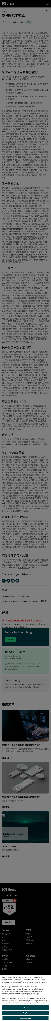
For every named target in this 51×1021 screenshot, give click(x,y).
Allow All (25, 1007)
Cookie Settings (25, 1018)
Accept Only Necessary (25, 1013)
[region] (25, 998)
